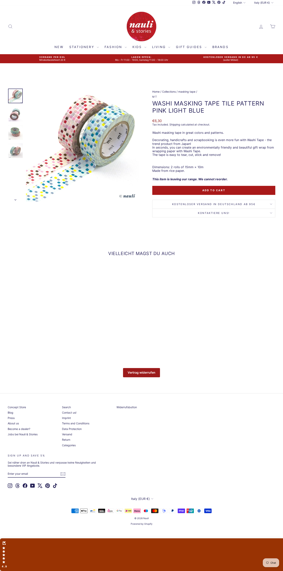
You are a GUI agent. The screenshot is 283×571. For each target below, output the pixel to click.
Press (11, 418)
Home (156, 91)
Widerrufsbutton (126, 407)
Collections (169, 91)
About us (13, 423)
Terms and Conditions (75, 423)
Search (66, 407)
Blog (10, 412)
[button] (141, 554)
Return (66, 439)
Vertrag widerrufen (141, 372)
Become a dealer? (19, 429)
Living (159, 47)
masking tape (186, 91)
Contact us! (69, 412)
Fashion (114, 47)
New (59, 47)
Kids (137, 47)
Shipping (174, 124)
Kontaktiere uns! (214, 212)
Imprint (66, 418)
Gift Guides (189, 47)
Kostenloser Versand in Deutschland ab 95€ (214, 204)
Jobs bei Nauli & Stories (23, 434)
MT (154, 96)
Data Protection (72, 429)
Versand (67, 434)
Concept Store (17, 407)
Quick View (40, 325)
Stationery (82, 47)
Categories (69, 445)
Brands (220, 47)
